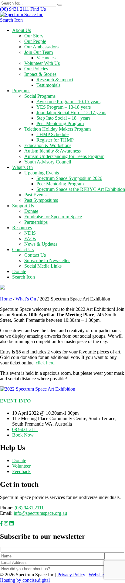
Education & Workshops (47, 145)
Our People (35, 41)
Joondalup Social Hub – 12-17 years (71, 112)
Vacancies (46, 57)
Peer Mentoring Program (60, 123)
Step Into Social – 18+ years (63, 118)
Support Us (23, 205)
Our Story (33, 35)
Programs (21, 90)
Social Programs (40, 96)
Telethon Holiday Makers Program (57, 129)
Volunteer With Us (42, 63)
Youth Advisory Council (47, 161)
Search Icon (11, 20)
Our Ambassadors (41, 46)
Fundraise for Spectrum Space (53, 216)
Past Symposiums (41, 200)
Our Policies (36, 68)
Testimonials (48, 85)
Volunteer (21, 466)
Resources (22, 227)
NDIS (30, 233)
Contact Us (23, 249)
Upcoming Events (41, 172)
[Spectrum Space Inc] (21, 14)
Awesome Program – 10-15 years (68, 101)
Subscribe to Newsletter (47, 260)
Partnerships (36, 222)
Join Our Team (38, 52)
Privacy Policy (71, 574)
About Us (21, 30)
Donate (31, 211)
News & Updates (40, 244)
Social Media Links (43, 266)
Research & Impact (54, 79)
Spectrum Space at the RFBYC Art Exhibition (80, 189)
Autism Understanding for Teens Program (64, 156)
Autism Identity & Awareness (52, 150)
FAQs (30, 238)
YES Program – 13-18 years (63, 107)
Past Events (35, 194)
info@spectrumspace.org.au (40, 513)
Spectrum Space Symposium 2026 (69, 178)
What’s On (22, 167)
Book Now (23, 434)
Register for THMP (55, 139)
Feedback (21, 471)
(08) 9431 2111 (29, 507)
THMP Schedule (52, 134)
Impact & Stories (40, 74)
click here (45, 362)
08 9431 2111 (25, 429)
